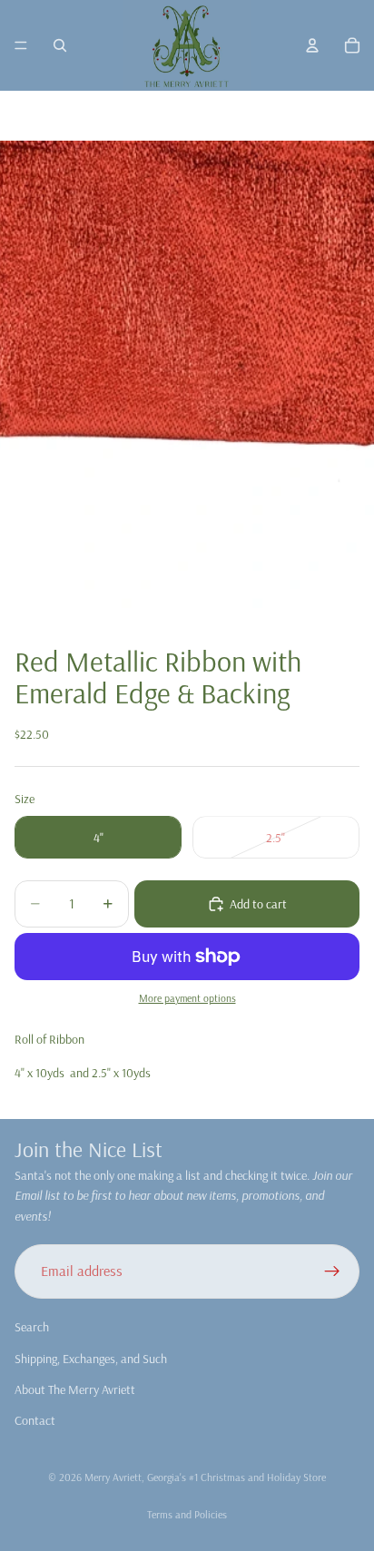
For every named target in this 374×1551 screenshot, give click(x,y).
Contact (35, 1420)
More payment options (187, 998)
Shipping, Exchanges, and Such (91, 1358)
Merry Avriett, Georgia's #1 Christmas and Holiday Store (205, 1477)
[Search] (60, 45)
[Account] (312, 45)
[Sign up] (332, 1271)
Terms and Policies (187, 1514)
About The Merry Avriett (75, 1389)
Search (32, 1327)
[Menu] (21, 45)
